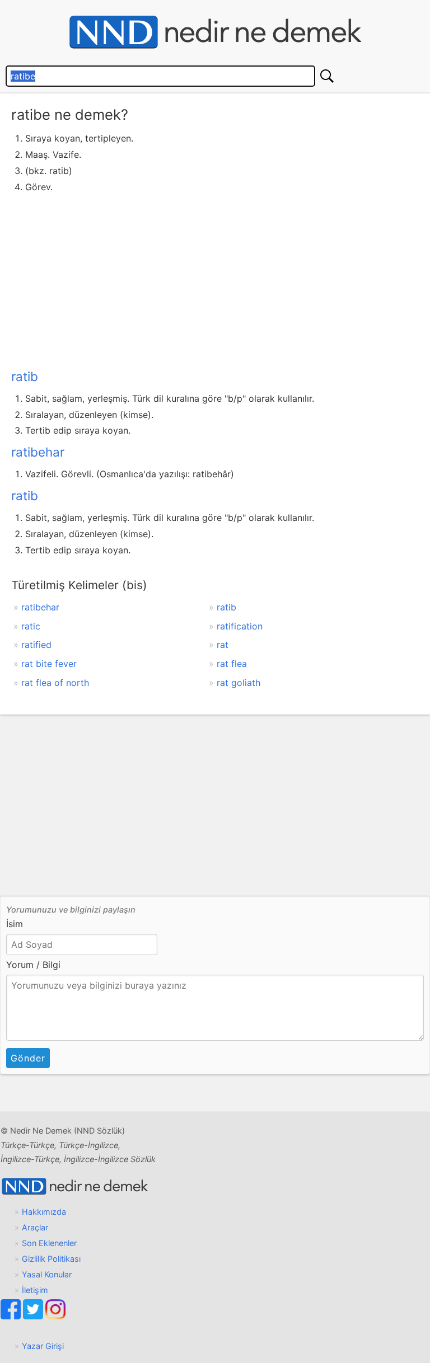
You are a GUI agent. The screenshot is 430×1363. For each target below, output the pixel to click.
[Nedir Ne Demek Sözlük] (215, 32)
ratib (24, 376)
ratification (240, 626)
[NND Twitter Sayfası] (34, 1316)
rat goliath (238, 682)
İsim (14, 923)
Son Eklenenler (49, 1243)
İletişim (35, 1290)
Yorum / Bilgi (33, 964)
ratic (30, 626)
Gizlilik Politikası (51, 1258)
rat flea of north (55, 682)
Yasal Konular (47, 1274)
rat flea (232, 663)
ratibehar (37, 451)
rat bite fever (49, 663)
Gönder (28, 1058)
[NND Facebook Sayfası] (12, 1316)
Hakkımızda (44, 1211)
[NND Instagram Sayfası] (55, 1316)
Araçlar (35, 1227)
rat (222, 644)
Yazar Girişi (43, 1346)
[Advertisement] (215, 278)
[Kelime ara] (327, 76)
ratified (36, 644)
